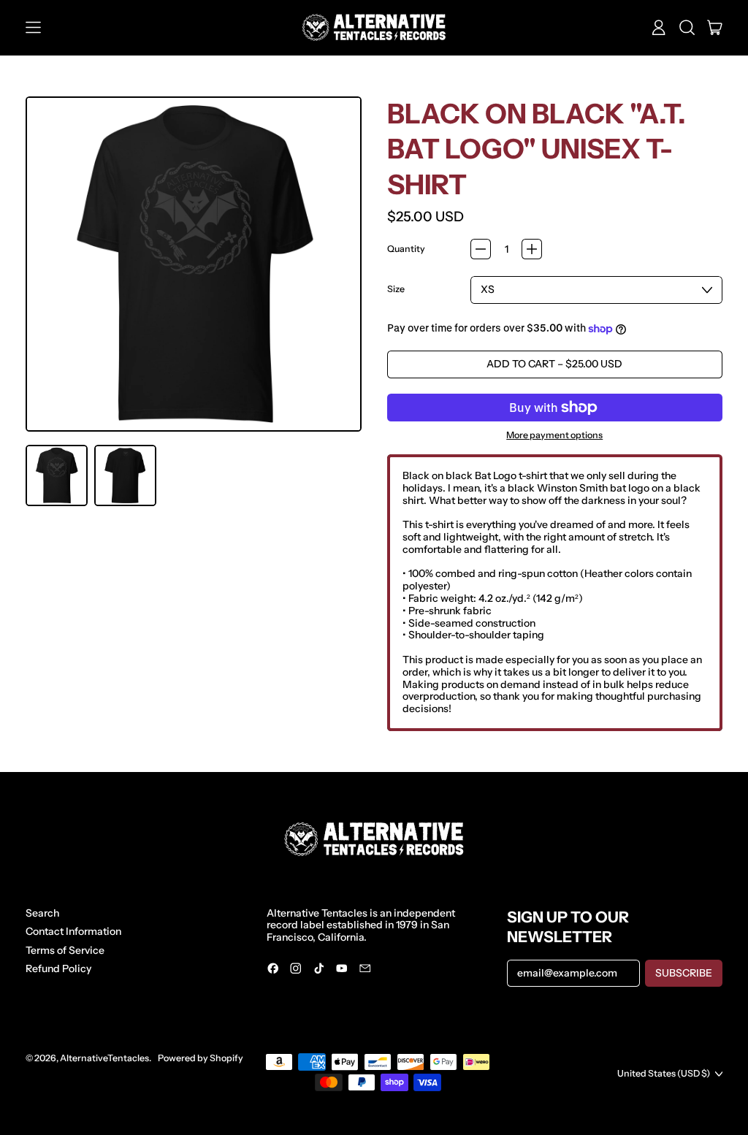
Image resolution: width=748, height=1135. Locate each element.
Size (396, 289)
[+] (532, 249)
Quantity (406, 249)
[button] (687, 28)
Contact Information (73, 931)
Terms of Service (65, 950)
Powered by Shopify (200, 1057)
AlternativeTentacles (104, 1057)
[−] (480, 249)
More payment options (554, 435)
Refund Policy (58, 968)
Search (42, 913)
